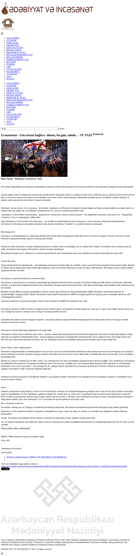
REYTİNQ (11, 62)
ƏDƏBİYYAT (12, 45)
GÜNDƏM (11, 40)
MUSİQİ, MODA (14, 50)
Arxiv (8, 76)
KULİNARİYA (13, 71)
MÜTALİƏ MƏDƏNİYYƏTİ (19, 55)
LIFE (8, 67)
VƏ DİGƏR (11, 74)
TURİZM (10, 64)
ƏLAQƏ (10, 79)
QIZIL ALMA (12, 43)
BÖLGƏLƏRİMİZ (14, 57)
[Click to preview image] (34, 176)
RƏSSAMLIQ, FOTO (16, 52)
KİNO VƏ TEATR (14, 47)
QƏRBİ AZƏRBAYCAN (17, 59)
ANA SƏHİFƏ (12, 38)
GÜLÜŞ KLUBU (14, 69)
